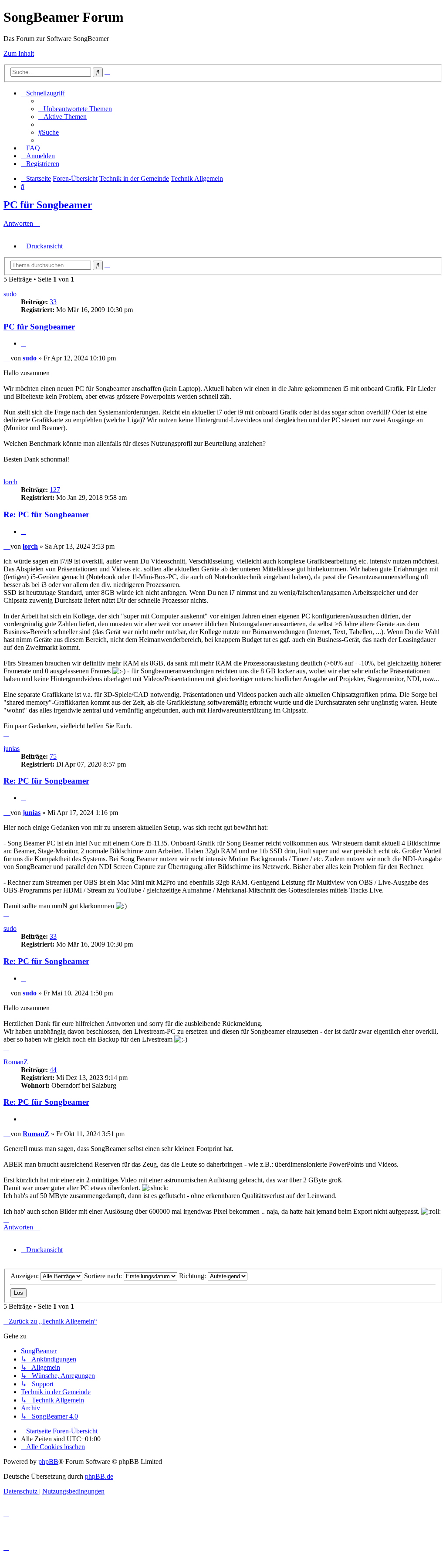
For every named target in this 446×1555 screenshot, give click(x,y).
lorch (10, 482)
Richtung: (193, 1276)
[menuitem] (75, 108)
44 (53, 1069)
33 (53, 302)
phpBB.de (99, 1476)
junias (11, 748)
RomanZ (15, 1062)
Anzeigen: (25, 1276)
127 (55, 489)
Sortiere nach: (104, 1276)
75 (53, 756)
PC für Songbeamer (47, 205)
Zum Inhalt (18, 53)
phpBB (48, 1461)
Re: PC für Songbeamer (46, 514)
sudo (10, 294)
